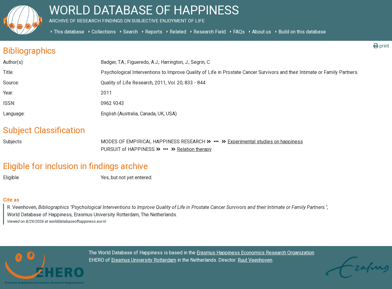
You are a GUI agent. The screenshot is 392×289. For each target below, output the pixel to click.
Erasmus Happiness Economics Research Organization (255, 253)
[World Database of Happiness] (24, 20)
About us (261, 32)
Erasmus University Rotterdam (143, 260)
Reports (153, 32)
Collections (104, 32)
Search (130, 32)
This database (69, 32)
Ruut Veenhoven (255, 260)
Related (178, 32)
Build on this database (302, 32)
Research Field (210, 32)
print (383, 46)
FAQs (239, 32)
